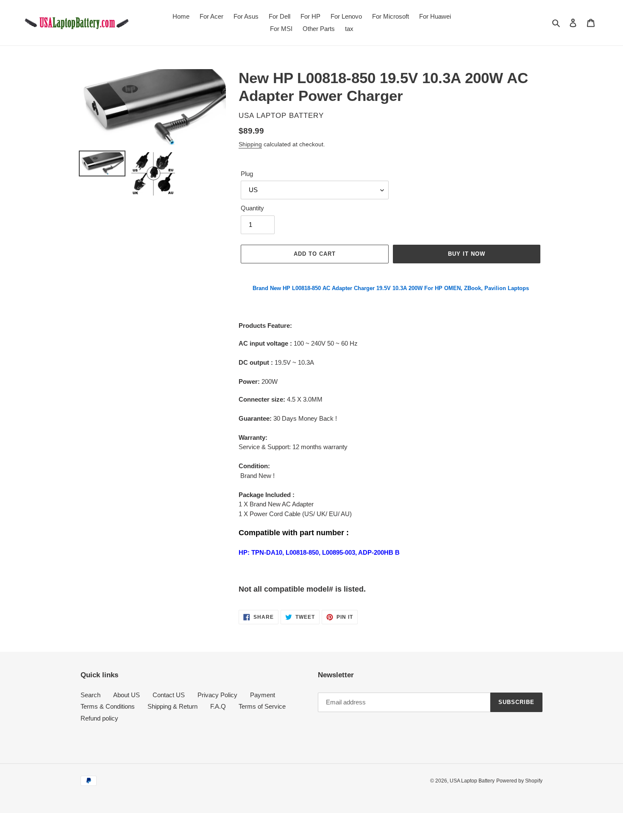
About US (126, 694)
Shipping (250, 144)
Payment (262, 694)
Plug (247, 173)
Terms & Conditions (108, 706)
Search (90, 694)
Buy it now (466, 254)
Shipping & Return (172, 706)
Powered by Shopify (519, 781)
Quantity (252, 208)
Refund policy (99, 718)
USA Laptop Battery (472, 781)
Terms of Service (262, 706)
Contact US (169, 694)
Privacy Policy (217, 694)
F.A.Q (218, 706)
